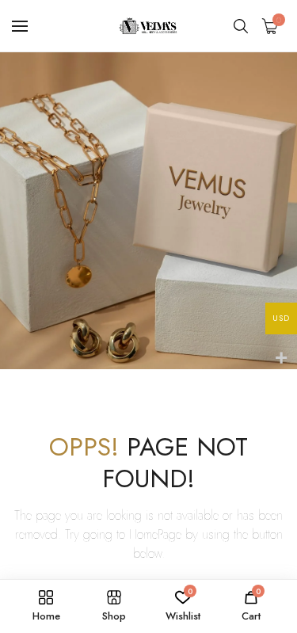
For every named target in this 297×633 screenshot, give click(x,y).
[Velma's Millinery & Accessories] (148, 25)
